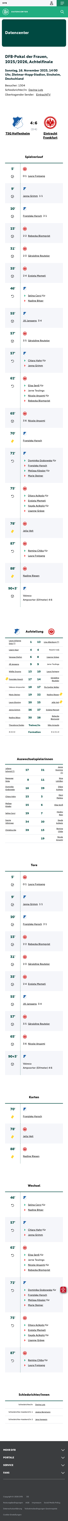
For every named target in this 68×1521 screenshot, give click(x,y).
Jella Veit (28, 531)
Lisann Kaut (14, 650)
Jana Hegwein (41, 1420)
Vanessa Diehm (15, 657)
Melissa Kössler (37, 470)
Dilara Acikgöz (36, 495)
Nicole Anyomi (36, 395)
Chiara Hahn (35, 360)
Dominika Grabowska (40, 460)
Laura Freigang (36, 176)
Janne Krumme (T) (59, 770)
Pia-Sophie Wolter (51, 687)
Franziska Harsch (32, 216)
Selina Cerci (34, 295)
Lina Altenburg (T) (51, 642)
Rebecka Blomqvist (39, 236)
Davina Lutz (35, 90)
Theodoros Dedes (16, 725)
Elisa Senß (34, 385)
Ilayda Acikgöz (36, 506)
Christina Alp (10, 830)
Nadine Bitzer (35, 301)
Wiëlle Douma (15, 672)
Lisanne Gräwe (36, 511)
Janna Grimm (30, 196)
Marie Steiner (35, 476)
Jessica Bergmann (42, 1412)
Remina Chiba (36, 551)
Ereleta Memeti (37, 276)
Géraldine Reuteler (39, 256)
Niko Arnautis (53, 725)
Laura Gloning (15, 702)
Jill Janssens (30, 320)
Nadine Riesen (31, 576)
